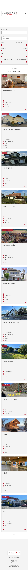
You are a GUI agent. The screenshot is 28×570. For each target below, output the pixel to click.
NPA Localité (6, 38)
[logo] (9, 13)
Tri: (9, 71)
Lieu (2, 36)
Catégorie (4, 29)
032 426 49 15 (15, 564)
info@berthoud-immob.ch (14, 566)
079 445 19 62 (15, 565)
